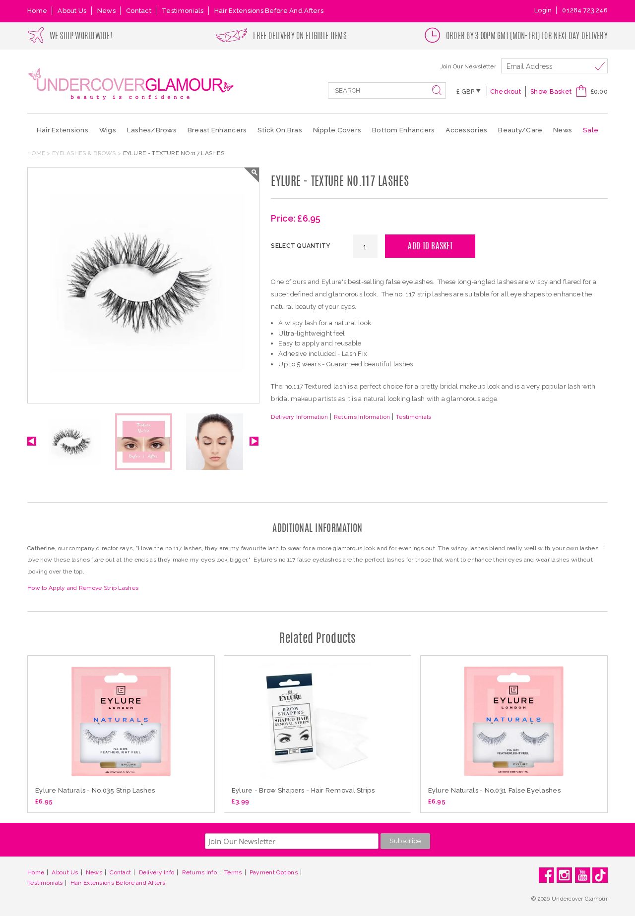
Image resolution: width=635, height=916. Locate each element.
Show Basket (551, 91)
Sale (590, 130)
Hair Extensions (62, 130)
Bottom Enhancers (403, 130)
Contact (138, 10)
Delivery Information (299, 416)
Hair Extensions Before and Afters (268, 10)
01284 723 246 (585, 10)
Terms (233, 872)
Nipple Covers (337, 130)
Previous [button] (31, 441)
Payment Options (274, 872)
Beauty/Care (520, 130)
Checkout (505, 91)
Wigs (107, 130)
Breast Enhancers (217, 130)
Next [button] (254, 441)
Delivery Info (157, 872)
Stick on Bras (279, 130)
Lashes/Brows (152, 130)
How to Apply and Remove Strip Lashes (82, 587)
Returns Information (362, 416)
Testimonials (182, 10)
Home (37, 10)
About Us (72, 10)
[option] (72, 446)
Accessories (466, 130)
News (106, 10)
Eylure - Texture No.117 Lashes (173, 153)
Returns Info (199, 872)
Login (543, 10)
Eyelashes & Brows (84, 153)
